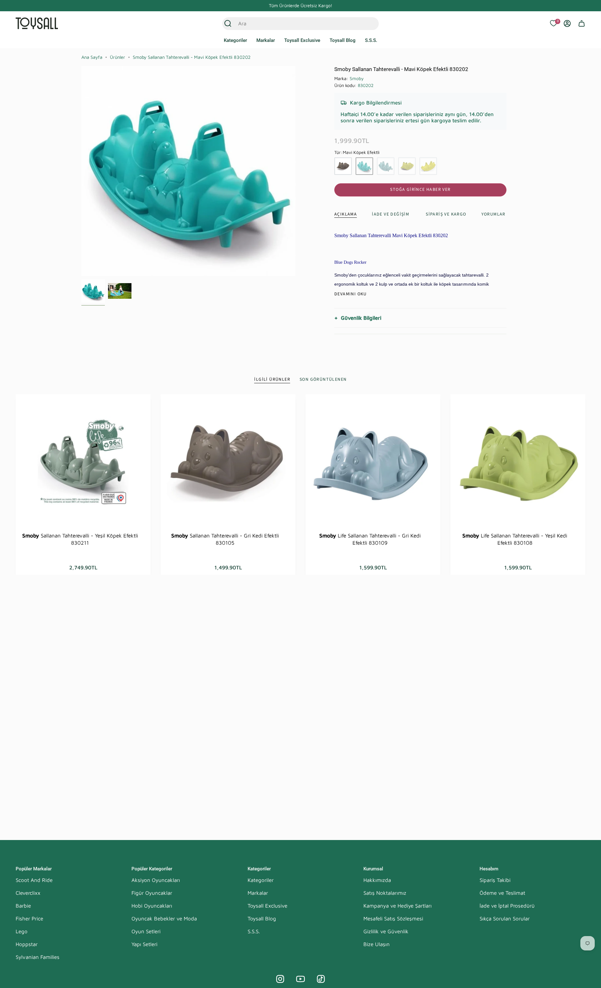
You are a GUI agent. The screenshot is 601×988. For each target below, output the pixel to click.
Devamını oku (350, 294)
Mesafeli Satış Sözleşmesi (393, 918)
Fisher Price (29, 918)
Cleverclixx (28, 893)
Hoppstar (27, 944)
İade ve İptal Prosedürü (507, 906)
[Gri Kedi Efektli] (343, 166)
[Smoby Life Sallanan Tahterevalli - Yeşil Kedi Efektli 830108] (517, 461)
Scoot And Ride (34, 880)
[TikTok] (321, 979)
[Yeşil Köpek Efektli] (428, 166)
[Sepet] (581, 23)
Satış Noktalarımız (384, 893)
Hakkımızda (377, 880)
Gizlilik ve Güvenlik (385, 931)
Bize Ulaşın (376, 944)
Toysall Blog (262, 918)
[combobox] (294, 23)
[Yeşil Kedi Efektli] (407, 166)
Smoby (357, 78)
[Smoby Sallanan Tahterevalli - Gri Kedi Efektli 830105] (228, 461)
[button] (235, 40)
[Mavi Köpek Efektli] (364, 166)
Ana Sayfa (91, 57)
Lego (22, 931)
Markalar (258, 893)
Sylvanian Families (37, 957)
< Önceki (81, 171)
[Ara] (228, 23)
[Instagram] (280, 979)
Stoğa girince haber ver (420, 189)
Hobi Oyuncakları (151, 906)
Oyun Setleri (146, 931)
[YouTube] (300, 979)
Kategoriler (261, 880)
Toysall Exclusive (267, 906)
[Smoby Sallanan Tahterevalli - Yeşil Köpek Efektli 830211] (83, 461)
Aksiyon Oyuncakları (155, 880)
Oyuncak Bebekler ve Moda (164, 918)
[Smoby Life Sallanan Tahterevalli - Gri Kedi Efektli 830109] (373, 461)
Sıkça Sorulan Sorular (505, 918)
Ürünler (117, 57)
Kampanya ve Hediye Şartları (397, 906)
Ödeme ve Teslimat (502, 893)
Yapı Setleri (144, 944)
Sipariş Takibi (495, 880)
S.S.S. (254, 931)
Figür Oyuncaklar (151, 893)
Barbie (23, 906)
